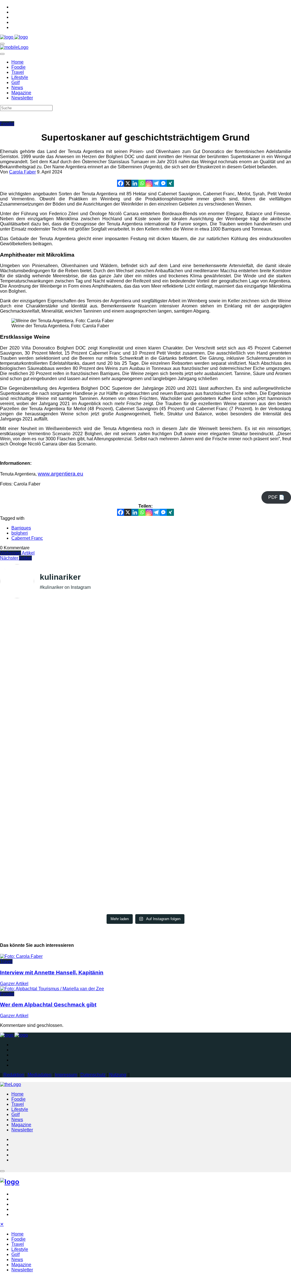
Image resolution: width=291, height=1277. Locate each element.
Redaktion (13, 1074)
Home (17, 62)
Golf (15, 82)
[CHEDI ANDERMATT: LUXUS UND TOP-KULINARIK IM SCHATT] (87, 820)
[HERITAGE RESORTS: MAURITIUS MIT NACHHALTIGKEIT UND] (263, 812)
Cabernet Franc (27, 538)
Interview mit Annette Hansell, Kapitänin (51, 972)
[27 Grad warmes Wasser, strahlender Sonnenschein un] (146, 643)
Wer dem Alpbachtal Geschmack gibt (48, 1005)
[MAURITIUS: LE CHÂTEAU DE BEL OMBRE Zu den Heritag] (204, 812)
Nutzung (117, 1074)
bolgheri (19, 533)
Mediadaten (39, 1074)
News (17, 87)
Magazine (21, 92)
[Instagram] (149, 183)
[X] (127, 183)
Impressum (66, 1074)
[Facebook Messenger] (163, 183)
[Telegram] (156, 183)
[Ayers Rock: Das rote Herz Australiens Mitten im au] (87, 676)
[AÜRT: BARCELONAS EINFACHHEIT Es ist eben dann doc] (146, 825)
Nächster (16, 558)
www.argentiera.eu (60, 473)
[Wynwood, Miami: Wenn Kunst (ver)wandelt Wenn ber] (204, 661)
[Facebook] (120, 183)
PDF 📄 (276, 497)
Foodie (18, 67)
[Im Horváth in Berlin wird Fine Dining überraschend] (28, 643)
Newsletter (22, 97)
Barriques (21, 528)
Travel (17, 72)
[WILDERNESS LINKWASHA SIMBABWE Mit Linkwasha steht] (28, 830)
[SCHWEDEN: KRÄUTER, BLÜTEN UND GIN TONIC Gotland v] (263, 676)
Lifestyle (19, 77)
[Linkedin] (134, 183)
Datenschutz (93, 1074)
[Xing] (170, 183)
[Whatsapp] (142, 183)
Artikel (17, 552)
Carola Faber (22, 171)
